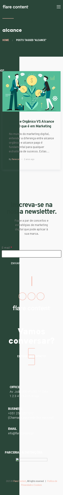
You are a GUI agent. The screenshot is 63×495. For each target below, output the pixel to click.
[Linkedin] (40, 296)
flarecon (16, 159)
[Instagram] (31, 296)
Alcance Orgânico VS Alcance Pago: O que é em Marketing (31, 124)
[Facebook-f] (22, 296)
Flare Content (19, 481)
